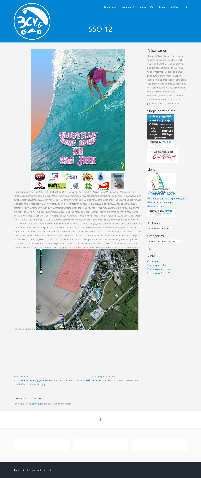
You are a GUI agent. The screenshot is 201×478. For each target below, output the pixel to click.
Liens (162, 7)
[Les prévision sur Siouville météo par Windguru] (166, 198)
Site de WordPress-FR (158, 272)
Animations (110, 7)
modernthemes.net (41, 470)
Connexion (152, 261)
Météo (174, 7)
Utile (186, 7)
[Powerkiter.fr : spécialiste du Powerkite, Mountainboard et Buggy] (161, 215)
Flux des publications (157, 265)
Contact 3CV (146, 7)
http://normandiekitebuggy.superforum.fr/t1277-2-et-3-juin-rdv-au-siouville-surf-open (58, 380)
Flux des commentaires (159, 269)
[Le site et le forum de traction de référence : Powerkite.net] (155, 206)
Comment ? (128, 7)
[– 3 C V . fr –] (32, 38)
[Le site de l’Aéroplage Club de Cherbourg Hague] (161, 194)
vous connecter (34, 403)
